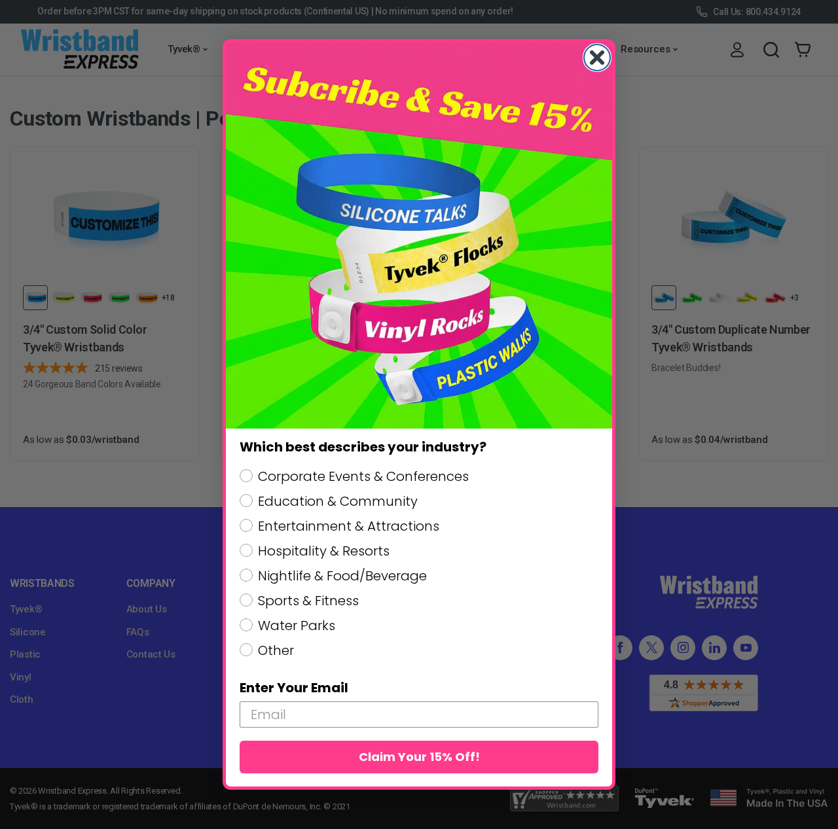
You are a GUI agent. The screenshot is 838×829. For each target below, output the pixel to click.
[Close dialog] (597, 57)
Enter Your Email (294, 688)
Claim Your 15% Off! (419, 757)
